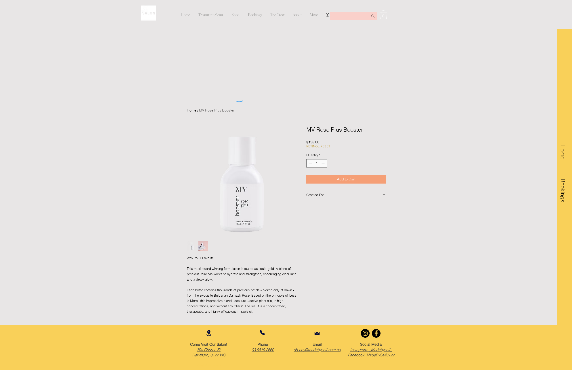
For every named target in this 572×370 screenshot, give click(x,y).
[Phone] (262, 332)
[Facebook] (376, 333)
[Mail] (317, 333)
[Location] (209, 333)
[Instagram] (365, 333)
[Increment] (323, 163)
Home (191, 110)
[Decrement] (310, 163)
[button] (297, 14)
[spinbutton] (317, 163)
